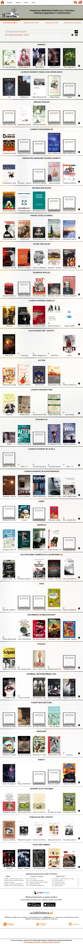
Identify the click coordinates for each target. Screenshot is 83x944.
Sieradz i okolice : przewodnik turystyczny (14, 880)
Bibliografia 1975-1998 (31, 22)
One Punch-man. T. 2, (60, 880)
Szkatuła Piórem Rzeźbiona (72, 22)
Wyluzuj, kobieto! (59, 885)
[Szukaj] (76, 31)
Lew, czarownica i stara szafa (36, 880)
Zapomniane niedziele (35, 883)
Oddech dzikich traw (59, 882)
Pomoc (26, 2)
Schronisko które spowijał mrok (37, 885)
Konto (33, 2)
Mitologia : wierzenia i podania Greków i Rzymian (16, 878)
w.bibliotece (48, 917)
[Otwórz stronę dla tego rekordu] (9, 58)
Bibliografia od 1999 (51, 22)
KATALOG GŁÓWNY (10, 22)
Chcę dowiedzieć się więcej (32, 942)
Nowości (9, 2)
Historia (18, 2)
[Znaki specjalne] (76, 35)
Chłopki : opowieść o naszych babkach (39, 882)
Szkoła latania (33, 878)
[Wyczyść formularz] (72, 35)
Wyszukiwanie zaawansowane (14, 35)
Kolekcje (26, 35)
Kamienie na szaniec (9, 882)
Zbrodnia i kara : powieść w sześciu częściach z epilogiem (18, 885)
